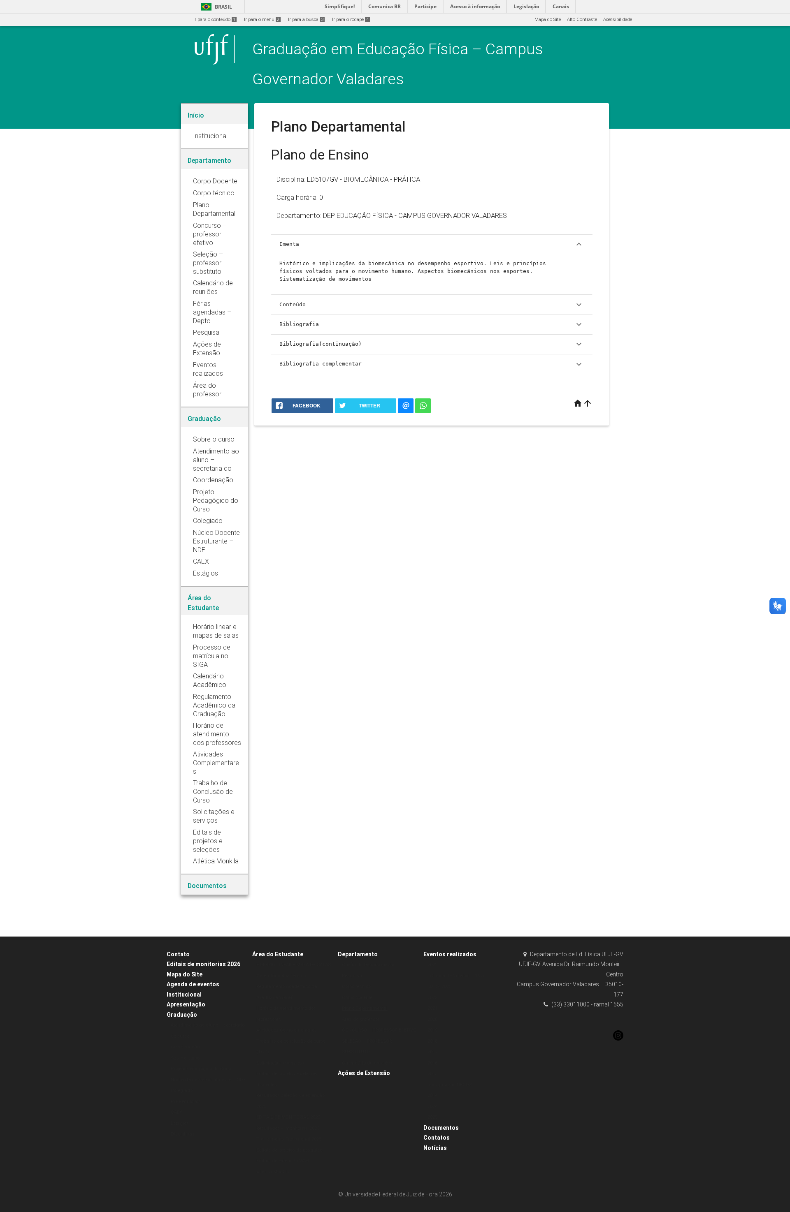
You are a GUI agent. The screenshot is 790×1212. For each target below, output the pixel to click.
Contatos (436, 1137)
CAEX (176, 1112)
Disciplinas (183, 1134)
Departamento (358, 954)
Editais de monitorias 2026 (203, 964)
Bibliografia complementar (431, 364)
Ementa (431, 244)
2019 (432, 1030)
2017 (432, 1052)
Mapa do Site (547, 19)
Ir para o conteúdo (214, 19)
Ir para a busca (305, 19)
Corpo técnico (356, 986)
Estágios (180, 1123)
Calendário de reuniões (367, 1063)
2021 (432, 1008)
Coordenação (185, 1047)
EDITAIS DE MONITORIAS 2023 (288, 1117)
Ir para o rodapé (350, 19)
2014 (432, 1095)
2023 (432, 997)
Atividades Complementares (286, 1030)
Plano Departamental (365, 1008)
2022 (432, 964)
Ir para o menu (261, 19)
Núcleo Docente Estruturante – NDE (208, 1079)
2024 (432, 1106)
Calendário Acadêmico (281, 975)
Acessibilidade (617, 19)
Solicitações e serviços (280, 1063)
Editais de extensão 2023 (282, 1160)
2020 (432, 1019)
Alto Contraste (582, 19)
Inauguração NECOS (450, 1084)
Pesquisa (352, 975)
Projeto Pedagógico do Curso (201, 1068)
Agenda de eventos (193, 984)
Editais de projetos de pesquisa (289, 1150)
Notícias (435, 1148)
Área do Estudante (277, 954)
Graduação (182, 1014)
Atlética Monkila (273, 1172)
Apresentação (186, 1004)
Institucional (184, 994)
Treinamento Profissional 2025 (288, 1139)
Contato (178, 954)
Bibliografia (431, 324)
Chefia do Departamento (368, 964)
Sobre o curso (185, 1058)
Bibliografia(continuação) (431, 344)
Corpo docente (357, 997)
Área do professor (360, 1019)
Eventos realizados (449, 954)
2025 (432, 1117)
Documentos (441, 1127)
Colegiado (182, 1090)
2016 (432, 1063)
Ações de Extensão (364, 1073)
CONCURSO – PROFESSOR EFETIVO (379, 1030)
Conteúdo (431, 305)
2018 (432, 1041)
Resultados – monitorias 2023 (287, 1128)
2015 (432, 1073)
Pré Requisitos (186, 1101)
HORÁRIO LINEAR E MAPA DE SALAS (293, 964)
